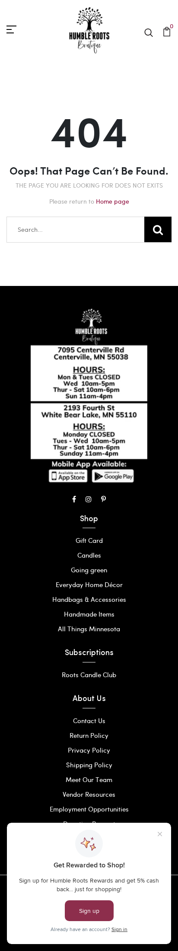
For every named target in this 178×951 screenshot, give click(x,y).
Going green (89, 569)
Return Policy (89, 735)
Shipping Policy (89, 764)
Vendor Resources (89, 794)
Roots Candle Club (89, 674)
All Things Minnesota (89, 628)
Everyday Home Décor (89, 584)
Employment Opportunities (89, 809)
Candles (89, 555)
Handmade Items (89, 614)
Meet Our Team (89, 779)
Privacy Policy (89, 750)
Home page (112, 201)
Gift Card (89, 540)
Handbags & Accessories (89, 599)
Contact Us (89, 720)
